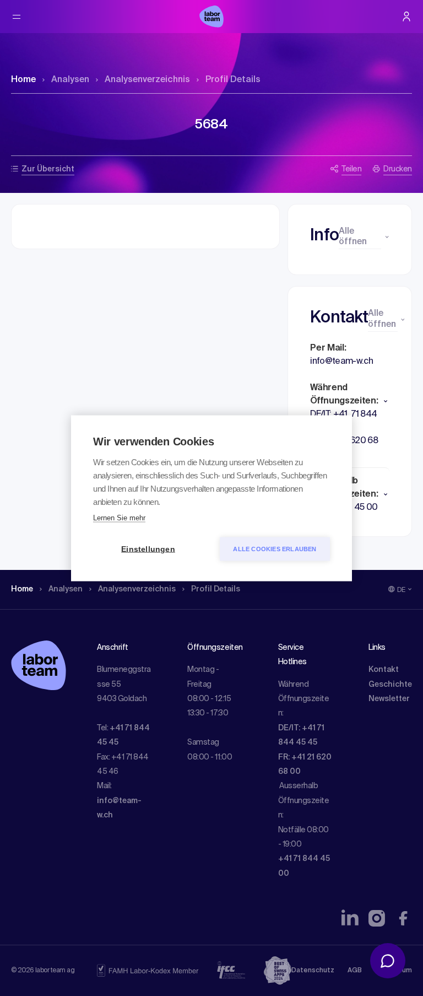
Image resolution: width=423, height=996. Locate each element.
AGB (355, 970)
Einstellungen (148, 549)
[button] (349, 401)
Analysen (70, 80)
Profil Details (233, 80)
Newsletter (389, 699)
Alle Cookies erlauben (274, 548)
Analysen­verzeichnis (147, 80)
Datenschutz (312, 970)
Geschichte (390, 684)
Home (23, 80)
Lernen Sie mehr (119, 517)
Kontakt (383, 670)
